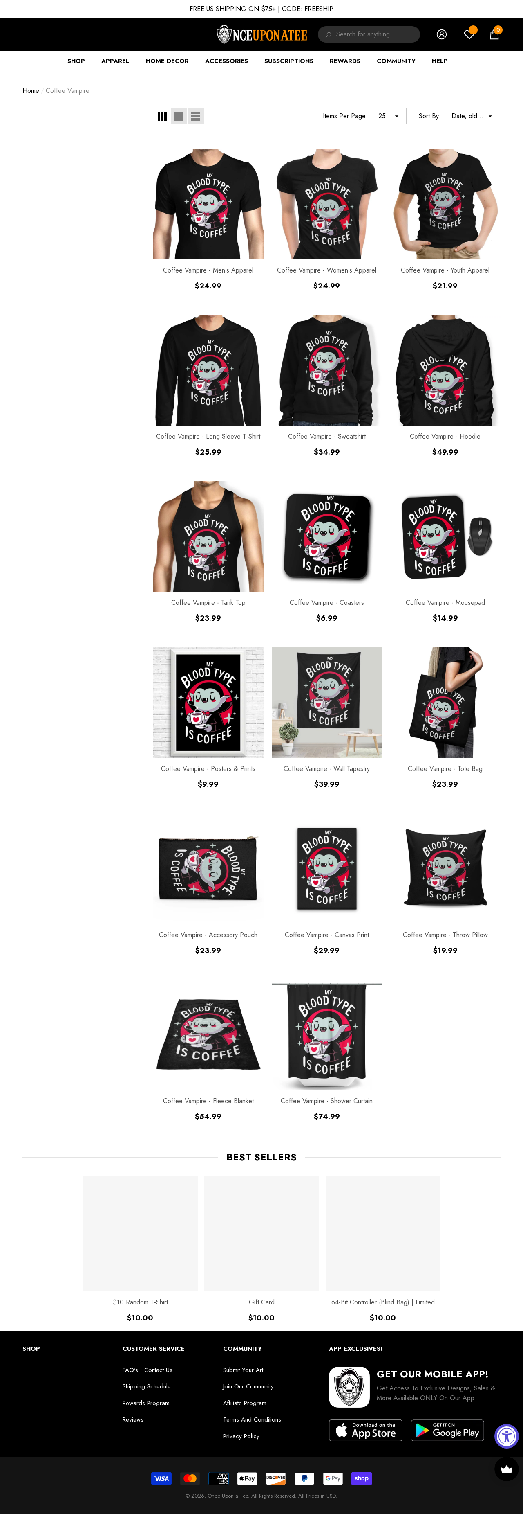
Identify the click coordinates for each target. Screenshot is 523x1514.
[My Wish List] (469, 34)
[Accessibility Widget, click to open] (506, 1436)
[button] (494, 34)
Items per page (344, 116)
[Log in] (442, 34)
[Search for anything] (327, 34)
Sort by (429, 116)
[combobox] (378, 34)
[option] (140, 1249)
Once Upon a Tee (228, 1496)
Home (30, 90)
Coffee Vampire (67, 90)
